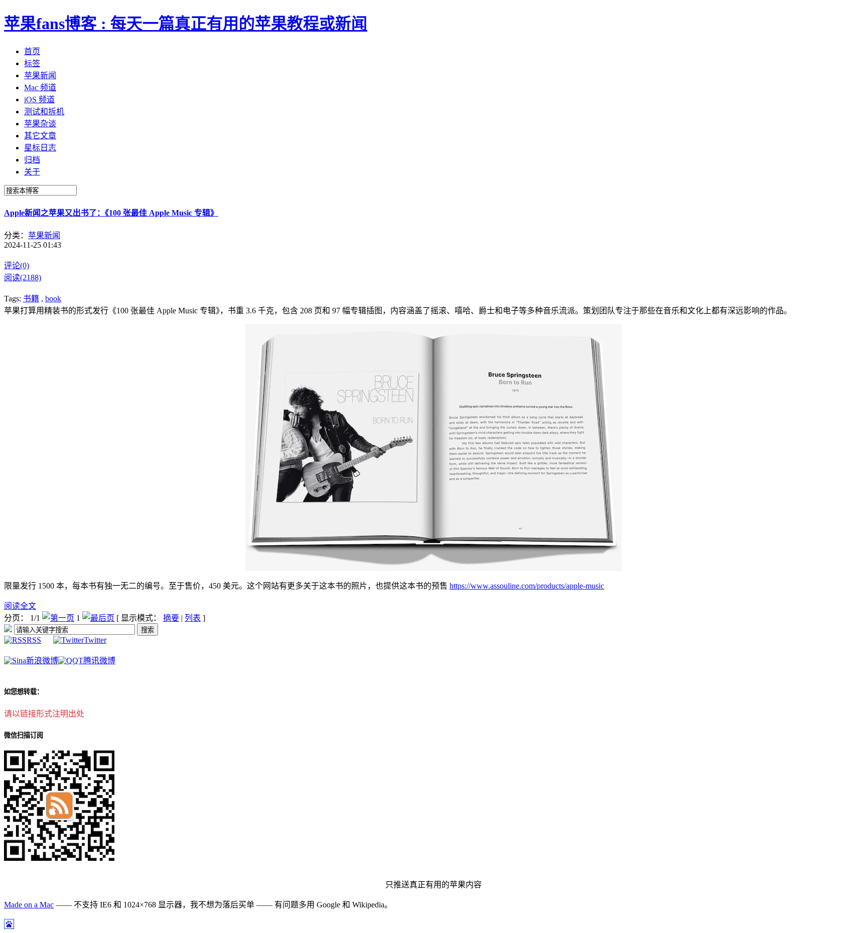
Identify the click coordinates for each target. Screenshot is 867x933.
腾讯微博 (99, 660)
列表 (193, 618)
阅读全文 (20, 606)
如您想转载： (23, 691)
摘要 (171, 618)
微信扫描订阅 (23, 735)
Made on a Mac (29, 904)
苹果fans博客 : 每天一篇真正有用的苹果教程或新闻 (185, 24)
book (53, 298)
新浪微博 (42, 660)
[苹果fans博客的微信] (59, 858)
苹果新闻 (44, 235)
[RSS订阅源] (8, 629)
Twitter (95, 640)
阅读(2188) (22, 277)
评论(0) (16, 265)
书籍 (31, 298)
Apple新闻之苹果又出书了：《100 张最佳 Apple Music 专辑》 (111, 213)
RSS (34, 640)
